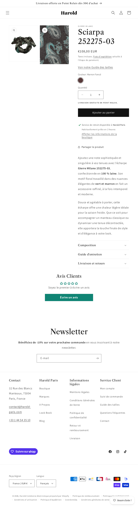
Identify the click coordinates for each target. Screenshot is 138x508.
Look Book (45, 412)
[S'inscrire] (97, 358)
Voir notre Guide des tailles (95, 67)
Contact (104, 420)
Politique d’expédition (51, 499)
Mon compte (107, 388)
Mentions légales (79, 392)
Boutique (44, 388)
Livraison (75, 438)
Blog (42, 420)
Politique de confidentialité (78, 415)
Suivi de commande (111, 396)
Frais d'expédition (102, 56)
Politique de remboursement (86, 496)
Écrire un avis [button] (69, 297)
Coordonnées (71, 499)
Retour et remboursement (79, 428)
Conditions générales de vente (95, 499)
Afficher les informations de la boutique (99, 135)
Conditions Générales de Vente (82, 402)
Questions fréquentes (112, 412)
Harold (23, 496)
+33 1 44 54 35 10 (19, 420)
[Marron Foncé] (80, 80)
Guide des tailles (109, 404)
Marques (44, 396)
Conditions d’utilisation (25, 499)
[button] (8, 13)
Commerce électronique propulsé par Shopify (48, 496)
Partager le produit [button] (93, 147)
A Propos (44, 404)
